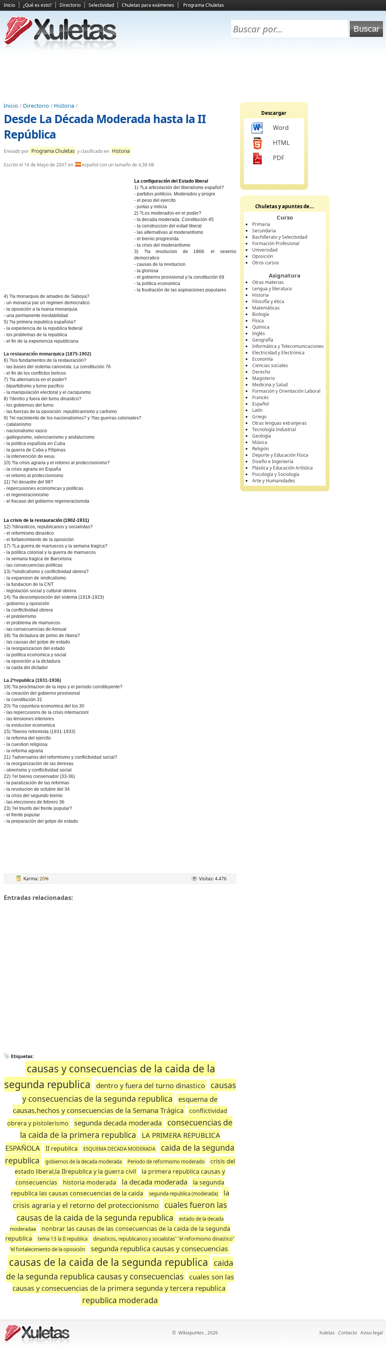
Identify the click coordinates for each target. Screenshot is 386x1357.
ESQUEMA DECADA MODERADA (119, 1148)
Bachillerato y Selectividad (279, 237)
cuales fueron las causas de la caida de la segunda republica (122, 1211)
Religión (260, 448)
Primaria (261, 224)
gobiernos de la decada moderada (83, 1161)
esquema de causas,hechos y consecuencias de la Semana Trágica (115, 1104)
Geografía (262, 340)
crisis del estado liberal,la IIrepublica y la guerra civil (125, 1166)
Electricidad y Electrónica (278, 352)
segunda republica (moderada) (183, 1193)
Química (261, 327)
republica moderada (120, 1299)
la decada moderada (154, 1181)
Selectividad (101, 5)
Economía (262, 359)
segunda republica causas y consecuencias (159, 1248)
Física (258, 320)
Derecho (261, 372)
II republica (62, 1148)
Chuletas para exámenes (148, 5)
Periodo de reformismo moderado (166, 1161)
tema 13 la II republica (62, 1238)
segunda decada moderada (118, 1122)
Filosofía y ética (268, 301)
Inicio (9, 5)
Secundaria (264, 230)
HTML (281, 143)
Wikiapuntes (191, 1333)
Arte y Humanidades (273, 480)
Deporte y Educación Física (280, 455)
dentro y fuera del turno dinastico (150, 1085)
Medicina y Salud (270, 384)
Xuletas (327, 1333)
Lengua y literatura (272, 288)
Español (260, 404)
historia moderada (89, 1182)
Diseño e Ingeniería (272, 461)
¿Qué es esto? (37, 5)
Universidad (264, 250)
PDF (278, 158)
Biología (260, 314)
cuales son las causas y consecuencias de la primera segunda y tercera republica (123, 1282)
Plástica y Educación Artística (282, 468)
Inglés (258, 333)
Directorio (70, 5)
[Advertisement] (193, 76)
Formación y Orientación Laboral (286, 391)
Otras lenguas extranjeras (279, 423)
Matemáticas (266, 308)
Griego (259, 416)
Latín (257, 410)
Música (259, 442)
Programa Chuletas (203, 5)
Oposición (262, 256)
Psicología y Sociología (275, 474)
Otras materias (268, 282)
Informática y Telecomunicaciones (288, 346)
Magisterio (263, 378)
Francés (260, 397)
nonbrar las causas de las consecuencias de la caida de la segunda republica (117, 1233)
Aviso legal (371, 1333)
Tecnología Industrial (274, 429)
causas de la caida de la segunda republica (108, 1262)
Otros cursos (265, 262)
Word (281, 128)
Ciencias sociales (270, 365)
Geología (261, 436)
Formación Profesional (275, 243)
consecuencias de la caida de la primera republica (126, 1128)
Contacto (347, 1333)
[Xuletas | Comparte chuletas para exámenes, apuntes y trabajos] (60, 48)
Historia (64, 105)
